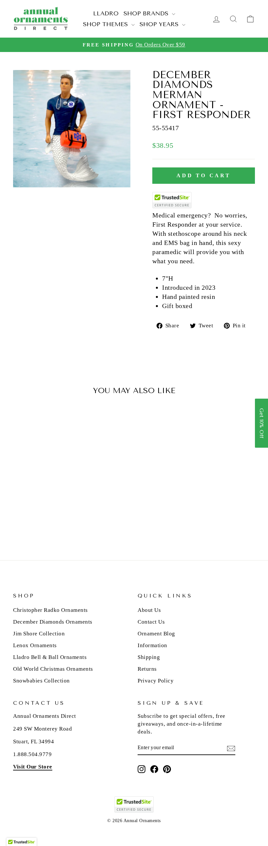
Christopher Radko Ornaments (50, 610)
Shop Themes (106, 24)
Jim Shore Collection (39, 633)
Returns (147, 669)
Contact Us (151, 622)
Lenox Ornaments (35, 645)
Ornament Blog (156, 633)
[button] (261, 423)
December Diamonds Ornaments (52, 622)
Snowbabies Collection (41, 681)
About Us (149, 610)
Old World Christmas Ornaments (53, 669)
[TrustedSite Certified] (172, 200)
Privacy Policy (156, 681)
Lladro (106, 13)
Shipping (149, 657)
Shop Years (160, 24)
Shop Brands (147, 13)
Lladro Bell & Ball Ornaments (50, 657)
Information (152, 645)
